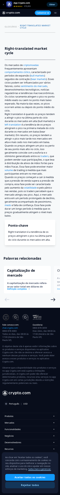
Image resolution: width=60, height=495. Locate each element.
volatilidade (30, 187)
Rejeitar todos (30, 485)
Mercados (29, 422)
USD (25, 403)
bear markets (38, 79)
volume (9, 170)
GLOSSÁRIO (11, 27)
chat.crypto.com (10, 327)
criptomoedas (31, 65)
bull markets (37, 75)
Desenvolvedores (29, 442)
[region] (30, 472)
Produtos (29, 416)
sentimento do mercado (34, 86)
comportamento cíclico (17, 72)
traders (44, 156)
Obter (52, 4)
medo (8, 205)
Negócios (29, 435)
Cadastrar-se (43, 12)
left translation (13, 124)
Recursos (29, 449)
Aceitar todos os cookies (30, 477)
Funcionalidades (29, 429)
